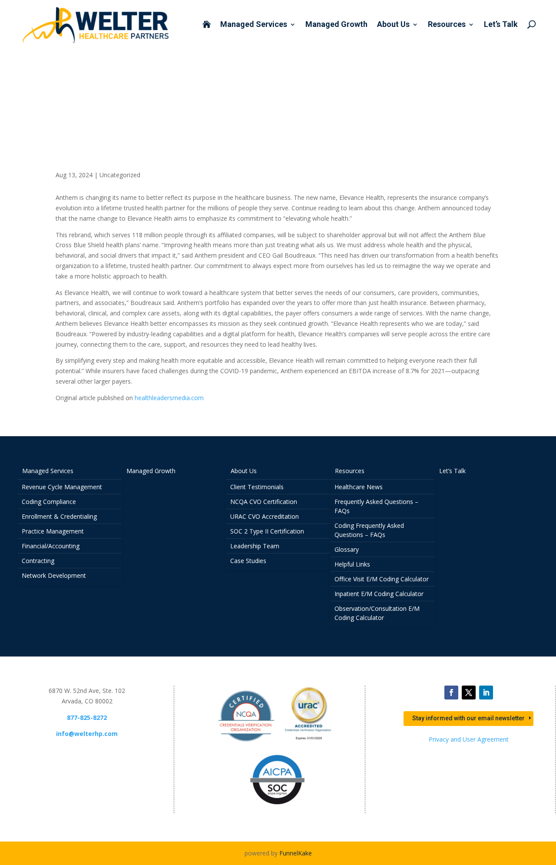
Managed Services (253, 25)
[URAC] (308, 744)
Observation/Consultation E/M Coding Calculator (377, 613)
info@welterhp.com (87, 733)
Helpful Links (352, 564)
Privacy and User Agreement (469, 739)
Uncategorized (119, 175)
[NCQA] (246, 744)
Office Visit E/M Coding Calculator (381, 579)
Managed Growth (336, 25)
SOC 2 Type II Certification (267, 531)
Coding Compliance (49, 501)
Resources (447, 25)
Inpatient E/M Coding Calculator (379, 594)
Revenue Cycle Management (62, 487)
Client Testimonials (257, 487)
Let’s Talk (501, 25)
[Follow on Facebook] (451, 692)
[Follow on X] (469, 692)
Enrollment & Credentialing (59, 516)
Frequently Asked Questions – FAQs (376, 506)
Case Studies (248, 561)
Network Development (54, 575)
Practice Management (53, 531)
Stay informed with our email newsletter (468, 718)
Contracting (38, 561)
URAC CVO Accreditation (264, 516)
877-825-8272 (87, 717)
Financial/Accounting (50, 546)
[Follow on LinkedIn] (486, 692)
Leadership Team (254, 546)
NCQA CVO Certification (263, 501)
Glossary (346, 549)
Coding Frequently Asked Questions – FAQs (369, 530)
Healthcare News (358, 487)
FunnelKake (295, 853)
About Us (393, 25)
